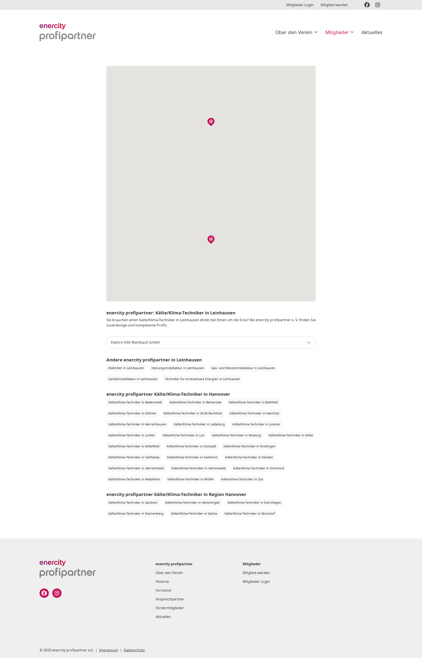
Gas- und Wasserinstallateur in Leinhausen (243, 368)
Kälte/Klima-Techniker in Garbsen (133, 502)
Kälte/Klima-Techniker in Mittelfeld (133, 446)
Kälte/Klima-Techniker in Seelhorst (192, 457)
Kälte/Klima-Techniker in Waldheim (134, 479)
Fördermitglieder (170, 607)
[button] (211, 121)
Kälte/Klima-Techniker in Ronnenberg (136, 513)
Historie (162, 581)
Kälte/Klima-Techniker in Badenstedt (135, 402)
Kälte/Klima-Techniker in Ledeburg (199, 424)
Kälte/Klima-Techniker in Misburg (236, 435)
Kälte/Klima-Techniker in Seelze (194, 513)
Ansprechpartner (170, 599)
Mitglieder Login (300, 4)
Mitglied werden (334, 4)
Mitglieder (337, 32)
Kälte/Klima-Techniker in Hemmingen (192, 502)
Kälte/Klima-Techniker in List (183, 435)
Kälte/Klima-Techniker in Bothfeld (253, 402)
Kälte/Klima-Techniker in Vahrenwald (198, 468)
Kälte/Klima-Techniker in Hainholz (254, 413)
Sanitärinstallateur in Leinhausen (133, 379)
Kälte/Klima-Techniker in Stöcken (249, 457)
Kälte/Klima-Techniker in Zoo (242, 479)
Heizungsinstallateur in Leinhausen (177, 368)
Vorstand (163, 590)
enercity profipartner (174, 563)
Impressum (108, 650)
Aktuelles (372, 32)
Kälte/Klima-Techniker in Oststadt (191, 446)
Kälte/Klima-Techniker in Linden (131, 435)
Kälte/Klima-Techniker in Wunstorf (250, 513)
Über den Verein (294, 32)
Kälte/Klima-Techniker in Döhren (132, 413)
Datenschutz (134, 650)
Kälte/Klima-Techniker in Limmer (256, 424)
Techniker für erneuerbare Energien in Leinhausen (202, 379)
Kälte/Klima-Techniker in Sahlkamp (134, 457)
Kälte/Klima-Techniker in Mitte (291, 435)
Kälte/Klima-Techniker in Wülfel (190, 479)
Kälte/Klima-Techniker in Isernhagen (254, 502)
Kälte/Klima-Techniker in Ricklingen (250, 446)
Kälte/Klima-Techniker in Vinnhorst (258, 468)
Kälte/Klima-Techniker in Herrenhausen (137, 424)
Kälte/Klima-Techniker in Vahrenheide (136, 468)
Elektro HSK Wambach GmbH (135, 342)
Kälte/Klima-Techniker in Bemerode (195, 402)
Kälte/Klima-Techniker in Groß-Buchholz (193, 413)
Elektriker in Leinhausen (126, 368)
